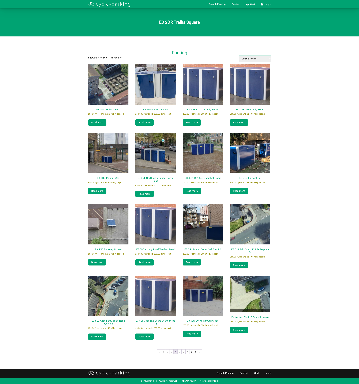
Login (268, 4)
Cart (252, 4)
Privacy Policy (189, 381)
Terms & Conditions (209, 381)
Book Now (97, 262)
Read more (97, 122)
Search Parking (217, 4)
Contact (236, 4)
